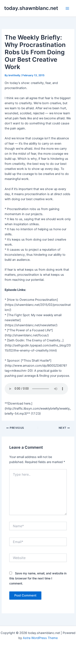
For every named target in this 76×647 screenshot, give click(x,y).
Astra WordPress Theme (40, 638)
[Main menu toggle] (67, 8)
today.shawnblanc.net (31, 8)
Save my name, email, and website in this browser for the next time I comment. (37, 578)
